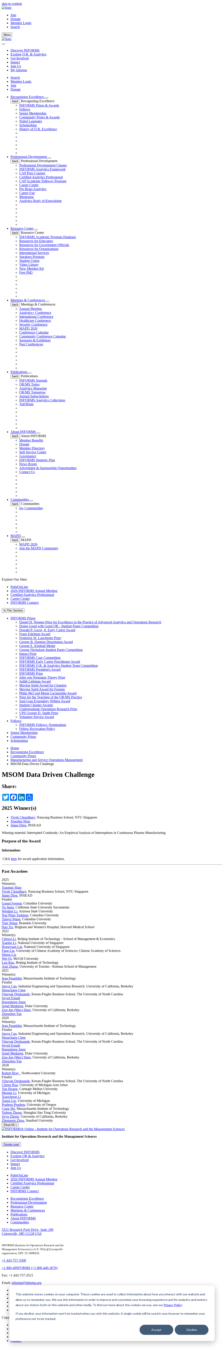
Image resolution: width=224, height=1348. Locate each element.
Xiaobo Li (9, 943)
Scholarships (28, 125)
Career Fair (27, 193)
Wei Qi (7, 958)
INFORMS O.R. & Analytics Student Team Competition (58, 665)
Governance (27, 456)
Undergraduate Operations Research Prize (48, 709)
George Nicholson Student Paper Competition (51, 650)
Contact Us (27, 472)
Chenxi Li (9, 939)
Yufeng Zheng (12, 1112)
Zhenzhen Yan (12, 1014)
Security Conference (33, 324)
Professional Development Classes (43, 165)
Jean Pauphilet (12, 978)
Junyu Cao (9, 986)
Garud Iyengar (12, 903)
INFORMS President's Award (40, 669)
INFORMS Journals (33, 380)
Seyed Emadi (11, 998)
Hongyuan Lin (12, 947)
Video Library (29, 264)
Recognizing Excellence (27, 97)
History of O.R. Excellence (38, 129)
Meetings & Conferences (28, 300)
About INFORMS (23, 432)
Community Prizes (23, 736)
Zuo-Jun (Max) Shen (16, 1010)
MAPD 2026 (28, 328)
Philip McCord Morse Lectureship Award (48, 693)
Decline (192, 1330)
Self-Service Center (32, 452)
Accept (156, 1330)
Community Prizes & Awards (39, 117)
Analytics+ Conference (35, 313)
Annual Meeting (30, 309)
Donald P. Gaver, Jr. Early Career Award (47, 630)
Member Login (20, 23)
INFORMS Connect (24, 602)
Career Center (28, 185)
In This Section (13, 610)
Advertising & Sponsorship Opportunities (48, 468)
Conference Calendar (34, 332)
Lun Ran (8, 962)
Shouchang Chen (14, 990)
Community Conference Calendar (42, 336)
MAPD (16, 536)
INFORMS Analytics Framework (42, 169)
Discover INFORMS (25, 50)
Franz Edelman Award (34, 634)
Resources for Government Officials (44, 245)
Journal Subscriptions (34, 396)
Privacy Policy (173, 1305)
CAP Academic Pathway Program (42, 181)
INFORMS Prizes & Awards (39, 105)
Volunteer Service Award (36, 717)
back (15, 101)
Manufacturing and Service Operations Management (46, 760)
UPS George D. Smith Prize (38, 713)
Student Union (29, 261)
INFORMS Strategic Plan (37, 460)
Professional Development (29, 157)
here (14, 859)
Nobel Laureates (30, 121)
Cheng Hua (10, 1085)
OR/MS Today (29, 384)
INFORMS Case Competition (40, 658)
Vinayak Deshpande (16, 994)
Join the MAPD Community (38, 548)
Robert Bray (11, 1073)
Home (14, 748)
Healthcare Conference (35, 320)
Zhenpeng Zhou (13, 1120)
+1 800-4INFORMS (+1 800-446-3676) (30, 1268)
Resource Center (22, 228)
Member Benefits (31, 440)
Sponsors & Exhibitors (35, 340)
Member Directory (32, 448)
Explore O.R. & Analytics (28, 54)
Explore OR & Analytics (27, 1156)
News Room (28, 464)
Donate (15, 19)
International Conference (36, 316)
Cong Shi (8, 1108)
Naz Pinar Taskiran (15, 915)
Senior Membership (32, 113)
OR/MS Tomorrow (32, 392)
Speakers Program (31, 257)
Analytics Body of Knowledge (40, 201)
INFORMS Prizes (22, 618)
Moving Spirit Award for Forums (42, 689)
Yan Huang (10, 1089)
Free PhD (26, 272)
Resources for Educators (36, 241)
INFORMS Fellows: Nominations (42, 725)
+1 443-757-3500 (14, 1260)
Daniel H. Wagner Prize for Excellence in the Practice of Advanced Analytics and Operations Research (90, 622)
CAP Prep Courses (32, 173)
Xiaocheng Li (11, 1097)
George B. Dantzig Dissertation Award (46, 642)
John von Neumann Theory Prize (42, 677)
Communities (20, 499)
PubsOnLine (19, 587)
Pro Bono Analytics (32, 189)
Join (13, 15)
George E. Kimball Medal (37, 646)
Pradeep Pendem (13, 1105)
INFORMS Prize (31, 673)
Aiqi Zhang (10, 966)
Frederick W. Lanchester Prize (40, 638)
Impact (15, 62)
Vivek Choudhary (22, 817)
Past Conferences (31, 344)
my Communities (31, 508)
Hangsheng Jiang (14, 1002)
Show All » (10, 1124)
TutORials (26, 404)
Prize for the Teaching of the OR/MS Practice (50, 697)
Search (15, 77)
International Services (34, 253)
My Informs (18, 70)
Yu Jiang (8, 907)
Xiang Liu (9, 1101)
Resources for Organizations (38, 249)
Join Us (15, 66)
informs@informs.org (26, 1283)
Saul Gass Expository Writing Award (44, 701)
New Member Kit (31, 268)
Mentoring (26, 197)
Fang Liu (8, 951)
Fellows (24, 109)
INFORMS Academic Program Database (47, 237)
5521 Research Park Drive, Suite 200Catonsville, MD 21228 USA (27, 1231)
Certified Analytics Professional (41, 177)
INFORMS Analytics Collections (42, 400)
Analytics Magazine (33, 388)
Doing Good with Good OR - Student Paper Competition (58, 626)
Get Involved (19, 58)
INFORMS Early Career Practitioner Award (49, 661)
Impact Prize (28, 654)
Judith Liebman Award (35, 681)
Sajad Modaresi (12, 1006)
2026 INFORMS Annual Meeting (33, 591)
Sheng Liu (9, 954)
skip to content (12, 3)
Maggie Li (9, 1093)
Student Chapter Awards (36, 705)
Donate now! (11, 1144)
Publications (19, 372)
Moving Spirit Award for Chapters (42, 685)
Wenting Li (9, 911)
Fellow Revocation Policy (37, 729)
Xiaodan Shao (20, 821)
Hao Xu (7, 927)
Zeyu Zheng (10, 1116)
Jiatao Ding (18, 825)
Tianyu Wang (11, 919)
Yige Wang (9, 923)
